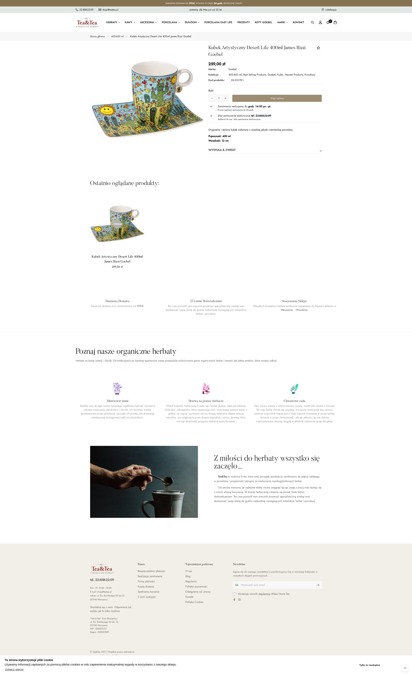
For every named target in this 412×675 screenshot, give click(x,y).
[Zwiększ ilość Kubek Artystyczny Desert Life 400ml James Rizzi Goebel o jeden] (225, 98)
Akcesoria (147, 22)
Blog (187, 576)
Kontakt (298, 22)
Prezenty (243, 22)
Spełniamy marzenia (148, 592)
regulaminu (264, 594)
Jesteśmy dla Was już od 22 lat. (206, 9)
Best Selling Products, (255, 74)
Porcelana (169, 22)
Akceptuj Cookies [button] (395, 665)
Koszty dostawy (146, 586)
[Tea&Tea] (87, 22)
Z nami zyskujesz (147, 597)
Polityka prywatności (196, 586)
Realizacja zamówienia (150, 576)
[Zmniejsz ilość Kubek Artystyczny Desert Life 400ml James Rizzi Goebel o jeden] (212, 98)
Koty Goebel (263, 22)
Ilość (211, 90)
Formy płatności (146, 581)
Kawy (128, 22)
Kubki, (280, 74)
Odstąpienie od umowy (198, 592)
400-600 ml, (236, 74)
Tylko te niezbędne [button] (369, 665)
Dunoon (191, 22)
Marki (281, 22)
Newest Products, (294, 74)
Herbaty (111, 22)
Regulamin (191, 581)
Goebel (233, 69)
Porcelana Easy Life (218, 22)
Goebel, (272, 74)
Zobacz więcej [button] (14, 669)
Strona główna (97, 36)
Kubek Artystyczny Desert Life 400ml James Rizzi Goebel (117, 259)
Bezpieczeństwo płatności (151, 571)
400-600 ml (117, 36)
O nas (188, 571)
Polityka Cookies (194, 602)
